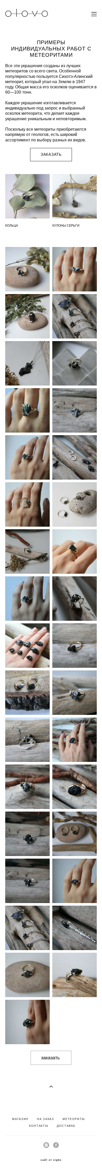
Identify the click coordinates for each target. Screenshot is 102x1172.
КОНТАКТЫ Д (44, 1125)
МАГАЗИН (20, 1119)
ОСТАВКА (67, 1125)
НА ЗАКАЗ (45, 1119)
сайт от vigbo (51, 1160)
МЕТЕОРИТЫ (74, 1119)
